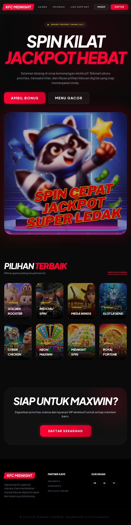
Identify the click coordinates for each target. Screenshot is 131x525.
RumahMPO (54, 486)
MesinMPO (54, 481)
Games (42, 7)
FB (95, 483)
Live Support (80, 7)
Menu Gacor (68, 98)
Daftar (119, 7)
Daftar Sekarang (65, 431)
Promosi (59, 7)
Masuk (101, 7)
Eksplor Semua (117, 272)
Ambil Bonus (25, 98)
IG (104, 483)
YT (114, 483)
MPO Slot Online (58, 491)
